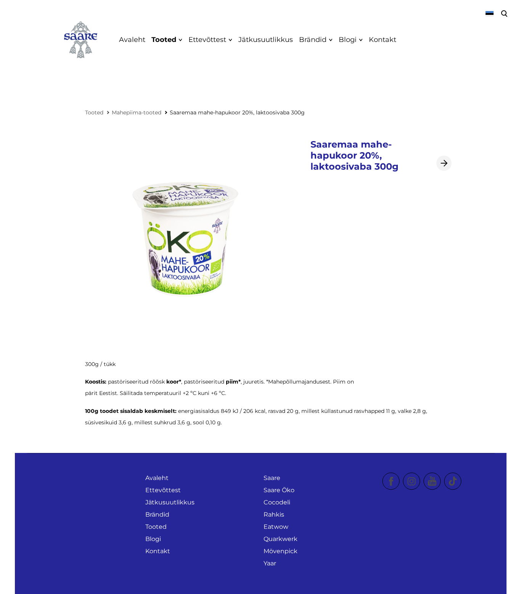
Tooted (163, 39)
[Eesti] (489, 14)
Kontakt (382, 39)
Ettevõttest (207, 39)
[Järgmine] (444, 163)
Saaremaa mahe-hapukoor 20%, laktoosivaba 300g (237, 112)
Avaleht (132, 39)
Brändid (312, 39)
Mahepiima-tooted (136, 112)
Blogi (348, 39)
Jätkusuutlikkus (265, 39)
